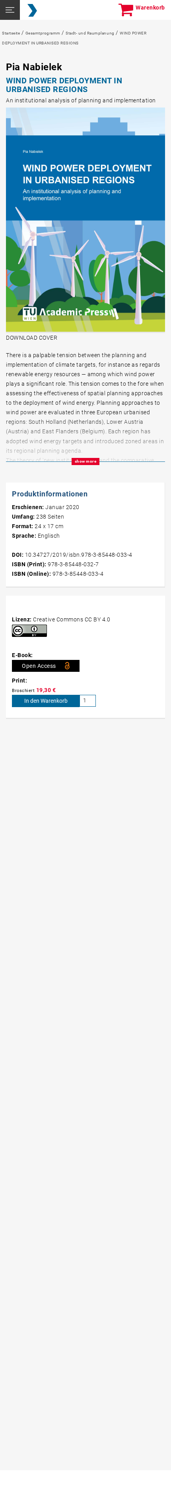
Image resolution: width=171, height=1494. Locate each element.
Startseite (11, 33)
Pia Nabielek (34, 67)
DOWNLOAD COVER (31, 338)
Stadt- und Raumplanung (90, 33)
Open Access (39, 666)
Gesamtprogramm (42, 33)
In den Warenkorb (46, 701)
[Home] (32, 10)
